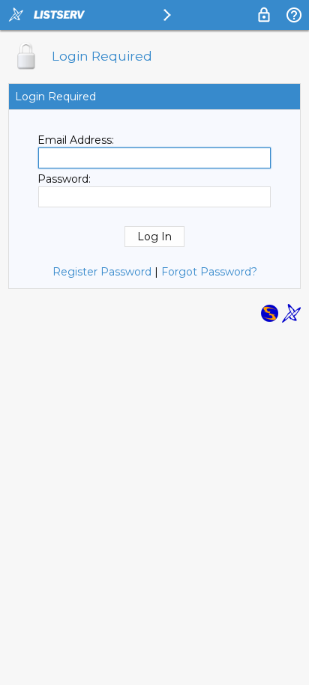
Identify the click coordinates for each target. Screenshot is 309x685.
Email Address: (76, 140)
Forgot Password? (209, 271)
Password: (64, 179)
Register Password (102, 271)
